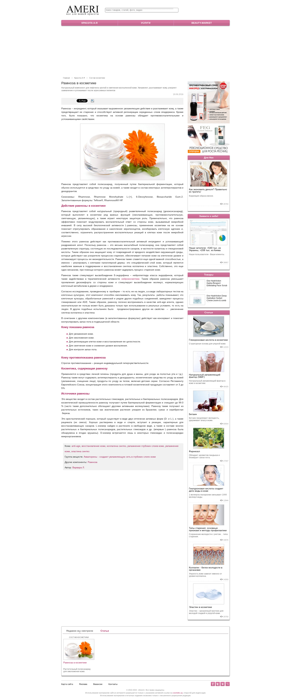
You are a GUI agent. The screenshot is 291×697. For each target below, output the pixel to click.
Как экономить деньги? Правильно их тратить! (208, 190)
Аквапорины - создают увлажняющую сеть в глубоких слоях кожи (120, 456)
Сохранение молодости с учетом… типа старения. (208, 535)
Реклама (83, 684)
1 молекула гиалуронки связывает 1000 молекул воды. (208, 496)
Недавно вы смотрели (79, 630)
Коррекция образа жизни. (201, 196)
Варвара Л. (78, 467)
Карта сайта (67, 684)
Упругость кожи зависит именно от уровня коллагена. (205, 575)
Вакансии (97, 684)
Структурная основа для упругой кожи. (207, 344)
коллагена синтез (116, 446)
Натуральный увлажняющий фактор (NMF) (204, 375)
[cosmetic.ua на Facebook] (213, 684)
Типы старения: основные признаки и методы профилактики (208, 529)
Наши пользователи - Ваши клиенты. (207, 254)
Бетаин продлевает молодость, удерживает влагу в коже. (204, 419)
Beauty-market (201, 23)
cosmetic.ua (178, 693)
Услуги (145, 23)
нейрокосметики (130, 278)
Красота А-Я (90, 23)
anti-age (76, 446)
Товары (208, 274)
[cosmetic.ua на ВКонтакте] (222, 684)
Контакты (113, 684)
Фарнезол (194, 451)
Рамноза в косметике (75, 662)
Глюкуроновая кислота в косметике (208, 340)
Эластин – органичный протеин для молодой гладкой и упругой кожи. (206, 612)
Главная (66, 78)
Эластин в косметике (200, 607)
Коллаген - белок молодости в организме (205, 568)
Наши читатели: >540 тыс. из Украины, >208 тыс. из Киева (205, 249)
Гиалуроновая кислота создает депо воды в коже (206, 489)
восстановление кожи (93, 446)
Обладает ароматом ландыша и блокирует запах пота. (204, 456)
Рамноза (92, 462)
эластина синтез (80, 451)
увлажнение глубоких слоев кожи (145, 446)
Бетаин (193, 414)
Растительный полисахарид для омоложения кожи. (76, 670)
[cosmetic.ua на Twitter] (218, 684)
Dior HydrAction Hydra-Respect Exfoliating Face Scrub (217, 283)
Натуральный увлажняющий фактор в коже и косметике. (207, 382)
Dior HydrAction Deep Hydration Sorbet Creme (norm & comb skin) (217, 298)
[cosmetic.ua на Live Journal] (227, 684)
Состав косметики (97, 78)
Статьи (208, 312)
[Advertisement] (145, 50)
